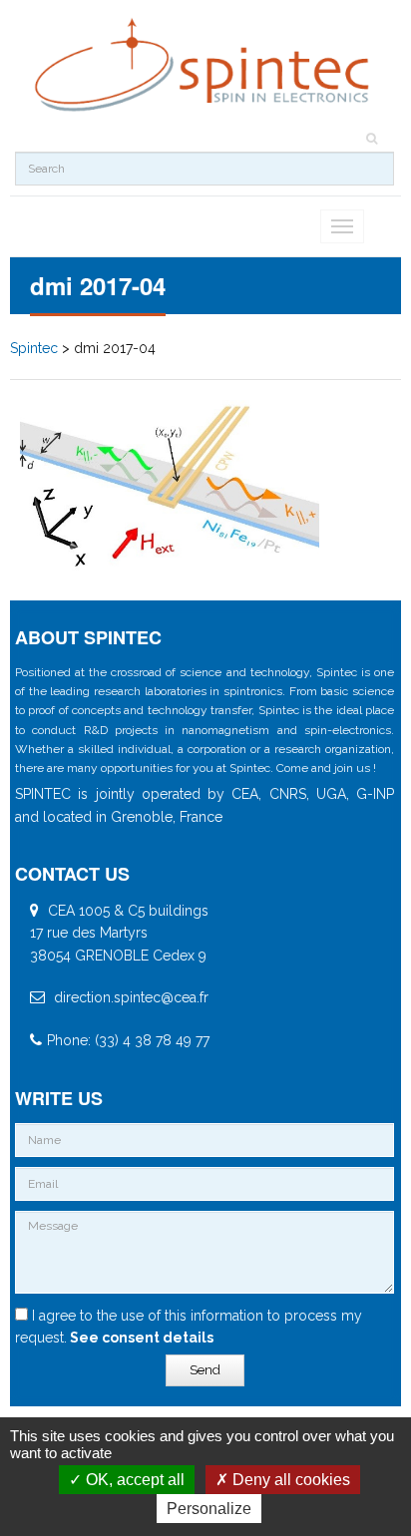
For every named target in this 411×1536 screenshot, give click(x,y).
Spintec (34, 348)
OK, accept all (133, 1479)
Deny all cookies (289, 1479)
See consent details (140, 1337)
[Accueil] (204, 65)
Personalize (209, 1508)
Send (205, 1369)
